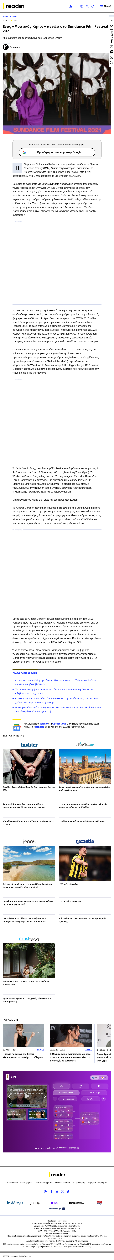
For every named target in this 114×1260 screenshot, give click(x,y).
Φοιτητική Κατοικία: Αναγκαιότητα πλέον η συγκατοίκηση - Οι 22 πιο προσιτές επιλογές (24, 805)
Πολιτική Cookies (62, 1182)
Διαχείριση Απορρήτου (97, 1182)
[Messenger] (111, 51)
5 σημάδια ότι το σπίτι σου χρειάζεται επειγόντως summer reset (26, 982)
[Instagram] (81, 6)
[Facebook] (76, 6)
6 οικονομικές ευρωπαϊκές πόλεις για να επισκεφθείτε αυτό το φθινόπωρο (84, 788)
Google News (59, 724)
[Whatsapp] (111, 57)
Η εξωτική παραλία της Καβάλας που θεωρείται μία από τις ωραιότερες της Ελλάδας (83, 805)
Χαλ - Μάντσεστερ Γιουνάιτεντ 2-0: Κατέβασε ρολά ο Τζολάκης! (83, 920)
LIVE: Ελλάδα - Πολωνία (70, 901)
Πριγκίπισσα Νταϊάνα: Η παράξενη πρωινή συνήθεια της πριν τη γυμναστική (28, 902)
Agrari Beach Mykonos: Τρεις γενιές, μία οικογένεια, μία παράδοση (27, 1000)
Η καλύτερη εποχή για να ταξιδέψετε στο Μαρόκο (82, 821)
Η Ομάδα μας (79, 1182)
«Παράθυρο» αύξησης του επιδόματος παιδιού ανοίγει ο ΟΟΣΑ (28, 822)
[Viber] (111, 62)
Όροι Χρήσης (26, 1182)
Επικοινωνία (12, 1182)
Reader (44, 724)
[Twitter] (87, 6)
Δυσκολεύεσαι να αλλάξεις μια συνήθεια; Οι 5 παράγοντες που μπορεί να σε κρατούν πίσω (24, 920)
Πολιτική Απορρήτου (44, 1182)
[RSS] (70, 6)
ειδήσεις (39, 727)
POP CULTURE (10, 16)
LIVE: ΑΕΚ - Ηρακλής (68, 884)
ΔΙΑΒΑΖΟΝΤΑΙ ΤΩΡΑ (25, 673)
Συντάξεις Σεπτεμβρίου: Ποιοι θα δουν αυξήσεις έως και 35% (29, 788)
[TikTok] (92, 6)
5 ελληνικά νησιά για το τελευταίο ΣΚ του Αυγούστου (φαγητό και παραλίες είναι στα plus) (27, 885)
